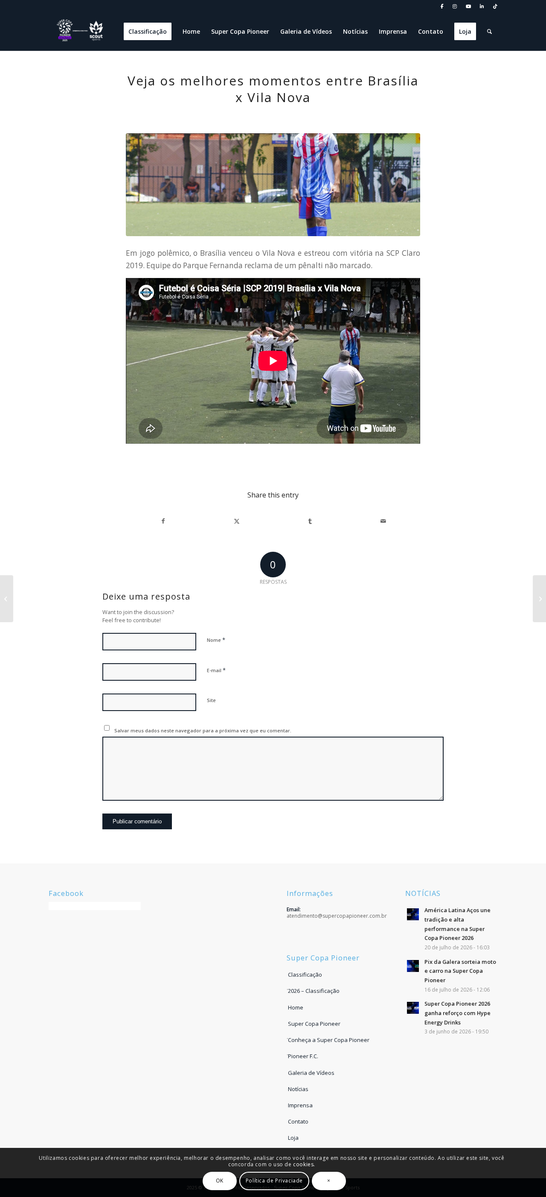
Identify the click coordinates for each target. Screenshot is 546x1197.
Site (211, 700)
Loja (293, 1137)
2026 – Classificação (314, 991)
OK (220, 1180)
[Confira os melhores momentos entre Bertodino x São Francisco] (6, 598)
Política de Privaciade (274, 1180)
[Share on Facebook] (163, 521)
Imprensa (300, 1105)
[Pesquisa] (489, 31)
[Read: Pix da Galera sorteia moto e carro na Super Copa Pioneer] (413, 966)
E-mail (216, 670)
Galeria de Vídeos (311, 1073)
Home (295, 1007)
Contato (298, 1121)
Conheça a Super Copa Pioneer (328, 1040)
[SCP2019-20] (273, 184)
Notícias (298, 1089)
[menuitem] (442, 6)
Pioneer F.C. (303, 1056)
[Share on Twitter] (236, 521)
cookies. (304, 1164)
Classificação (305, 974)
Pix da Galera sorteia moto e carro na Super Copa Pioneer (460, 971)
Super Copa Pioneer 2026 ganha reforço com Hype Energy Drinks (457, 1013)
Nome (216, 640)
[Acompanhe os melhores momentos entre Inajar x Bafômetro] (539, 598)
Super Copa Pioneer (314, 1023)
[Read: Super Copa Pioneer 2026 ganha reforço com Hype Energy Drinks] (413, 1008)
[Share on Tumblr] (309, 521)
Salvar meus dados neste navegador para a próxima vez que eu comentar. (202, 730)
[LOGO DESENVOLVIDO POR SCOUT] (81, 31)
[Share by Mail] (383, 521)
